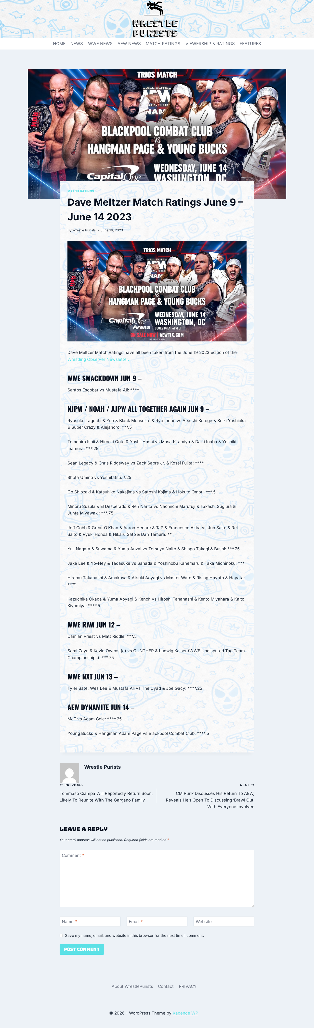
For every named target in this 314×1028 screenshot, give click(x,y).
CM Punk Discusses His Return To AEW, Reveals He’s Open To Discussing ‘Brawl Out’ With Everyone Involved (210, 796)
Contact (166, 986)
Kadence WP (185, 1013)
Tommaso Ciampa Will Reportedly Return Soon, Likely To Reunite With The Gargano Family (106, 792)
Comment (73, 855)
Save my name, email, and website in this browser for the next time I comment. (134, 935)
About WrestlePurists (132, 986)
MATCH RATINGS (163, 43)
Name (69, 921)
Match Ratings (80, 191)
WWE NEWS (100, 43)
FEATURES (250, 43)
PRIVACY (188, 986)
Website (204, 921)
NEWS (76, 43)
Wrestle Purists (84, 230)
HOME (59, 43)
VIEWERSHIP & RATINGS (210, 43)
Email (136, 921)
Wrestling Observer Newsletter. (98, 359)
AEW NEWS (129, 43)
